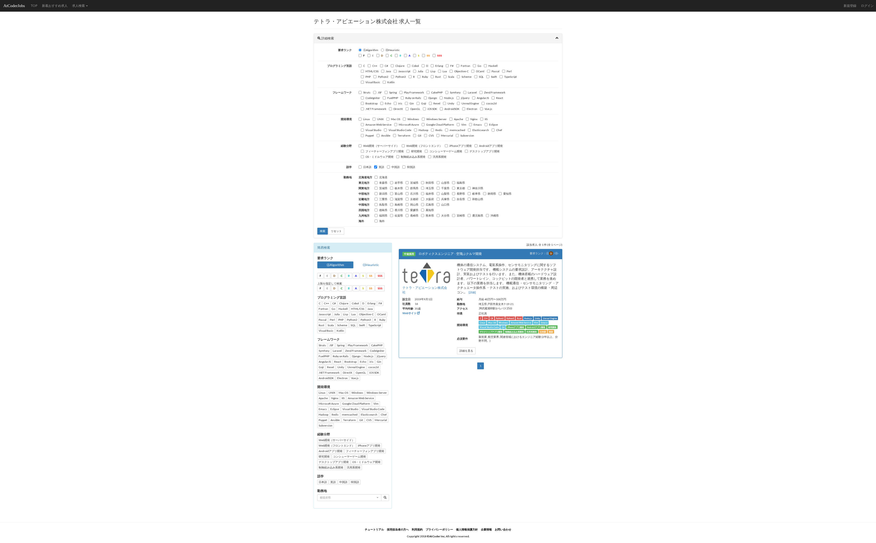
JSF (380, 92)
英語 (381, 167)
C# (386, 65)
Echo (388, 103)
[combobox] (349, 497)
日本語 (367, 167)
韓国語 (411, 167)
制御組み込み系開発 (413, 156)
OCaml (480, 71)
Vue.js (488, 109)
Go (479, 65)
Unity (451, 103)
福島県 (461, 182)
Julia (420, 71)
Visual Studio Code (399, 130)
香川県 (399, 210)
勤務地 (348, 177)
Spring (393, 92)
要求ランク (345, 50)
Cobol (415, 65)
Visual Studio (373, 130)
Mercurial (447, 135)
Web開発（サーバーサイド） (381, 145)
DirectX (398, 109)
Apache (458, 119)
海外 (382, 221)
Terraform (404, 135)
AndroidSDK (451, 109)
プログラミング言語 (339, 65)
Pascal (495, 71)
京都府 (414, 199)
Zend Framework (494, 92)
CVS (431, 135)
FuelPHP (392, 98)
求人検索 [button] (79, 6)
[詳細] (472, 292)
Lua (445, 71)
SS (370, 275)
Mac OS (395, 119)
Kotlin (391, 82)
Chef (499, 130)
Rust (438, 76)
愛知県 (507, 193)
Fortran (465, 65)
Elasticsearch (480, 130)
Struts (366, 92)
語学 (349, 167)
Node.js (449, 98)
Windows (413, 119)
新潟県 (383, 193)
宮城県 (414, 182)
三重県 (383, 199)
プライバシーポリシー (439, 529)
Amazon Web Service (378, 124)
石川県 (414, 193)
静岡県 (492, 193)
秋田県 (430, 182)
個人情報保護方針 (467, 529)
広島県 (430, 204)
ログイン (867, 6)
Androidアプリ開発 (491, 145)
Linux (366, 119)
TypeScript (510, 76)
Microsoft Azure (409, 124)
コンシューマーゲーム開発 (445, 151)
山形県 (445, 182)
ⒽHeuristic (393, 50)
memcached (457, 130)
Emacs (478, 124)
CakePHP (437, 92)
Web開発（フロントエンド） (424, 145)
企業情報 (486, 529)
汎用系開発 (439, 156)
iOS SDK (432, 109)
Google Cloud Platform (440, 124)
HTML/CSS (371, 71)
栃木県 (399, 188)
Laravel (472, 92)
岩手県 (399, 182)
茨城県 (383, 188)
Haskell (493, 65)
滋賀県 (399, 199)
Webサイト (409, 313)
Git (419, 135)
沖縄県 (494, 215)
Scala (451, 76)
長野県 (461, 193)
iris (400, 103)
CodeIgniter (372, 98)
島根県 (399, 204)
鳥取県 (383, 204)
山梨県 (445, 193)
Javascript (404, 71)
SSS (380, 275)
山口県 (445, 204)
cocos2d (491, 103)
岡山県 (414, 204)
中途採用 (409, 254)
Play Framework (414, 92)
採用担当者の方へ (398, 529)
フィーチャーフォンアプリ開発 (384, 151)
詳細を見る (466, 350)
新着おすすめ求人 (55, 6)
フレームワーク (342, 92)
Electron (472, 109)
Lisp (432, 71)
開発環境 (346, 119)
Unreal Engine (470, 103)
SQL (481, 76)
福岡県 (383, 215)
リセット (336, 231)
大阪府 (430, 199)
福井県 (430, 193)
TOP (34, 6)
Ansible (385, 135)
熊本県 (430, 215)
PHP (368, 76)
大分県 (445, 215)
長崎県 (414, 215)
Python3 (401, 76)
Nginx (473, 119)
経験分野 (346, 145)
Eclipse (493, 124)
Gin (411, 103)
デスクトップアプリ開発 (484, 151)
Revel (436, 103)
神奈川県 (477, 188)
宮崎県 (461, 215)
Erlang (439, 65)
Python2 (383, 76)
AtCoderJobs (14, 5)
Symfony (455, 92)
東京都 (461, 188)
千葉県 (445, 188)
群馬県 (414, 188)
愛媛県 (414, 210)
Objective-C (461, 71)
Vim (463, 124)
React (499, 98)
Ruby (425, 76)
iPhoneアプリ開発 (460, 145)
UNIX (380, 119)
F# (452, 65)
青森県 (383, 182)
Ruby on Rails (413, 98)
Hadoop (423, 130)
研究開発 (416, 151)
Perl (509, 71)
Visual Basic (372, 82)
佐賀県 (399, 215)
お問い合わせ (503, 529)
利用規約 (417, 529)
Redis (438, 130)
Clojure (399, 65)
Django (432, 98)
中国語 (395, 167)
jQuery (465, 98)
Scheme (466, 76)
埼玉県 (430, 188)
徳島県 (383, 210)
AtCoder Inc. (437, 536)
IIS (486, 119)
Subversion (467, 135)
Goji (423, 103)
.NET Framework (375, 109)
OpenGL (415, 109)
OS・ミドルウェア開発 (379, 156)
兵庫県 (445, 199)
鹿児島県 (477, 215)
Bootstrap (371, 103)
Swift (494, 76)
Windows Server (436, 119)
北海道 (383, 177)
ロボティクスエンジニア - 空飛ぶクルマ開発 (450, 254)
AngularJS (483, 98)
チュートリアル (374, 529)
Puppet (369, 135)
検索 (322, 231)
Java (388, 71)
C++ (374, 65)
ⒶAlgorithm (370, 50)
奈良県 (461, 199)
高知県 (430, 210)
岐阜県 (476, 193)
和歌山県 (477, 199)
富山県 (399, 193)
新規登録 (850, 6)
